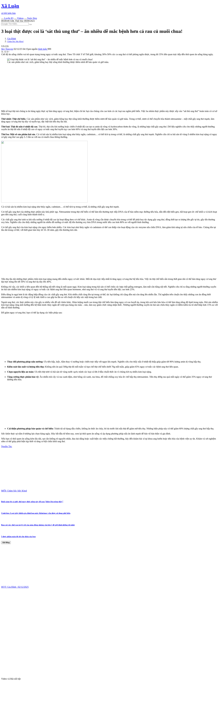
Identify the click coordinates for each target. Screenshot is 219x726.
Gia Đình (11, 38)
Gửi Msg (6, 542)
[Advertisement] (90, 86)
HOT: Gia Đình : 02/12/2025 (15, 587)
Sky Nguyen (7, 49)
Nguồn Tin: (6, 446)
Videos (20, 18)
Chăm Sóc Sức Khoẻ (15, 41)
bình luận (43, 49)
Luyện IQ (8, 18)
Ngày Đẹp (32, 18)
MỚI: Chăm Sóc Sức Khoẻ (14, 490)
